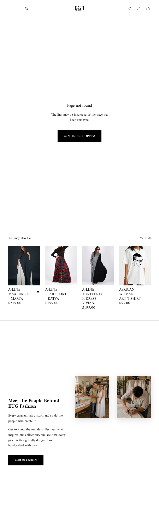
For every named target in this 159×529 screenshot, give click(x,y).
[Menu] (13, 8)
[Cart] (147, 8)
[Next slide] (35, 265)
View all (145, 238)
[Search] (26, 8)
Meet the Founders (26, 460)
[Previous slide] (12, 265)
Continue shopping (79, 136)
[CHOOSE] (33, 279)
